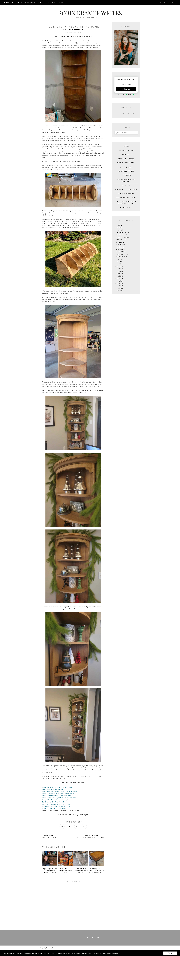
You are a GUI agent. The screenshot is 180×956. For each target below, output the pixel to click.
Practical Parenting (126, 193)
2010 (118, 290)
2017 (118, 273)
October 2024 (120, 235)
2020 (118, 266)
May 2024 (119, 247)
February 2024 (121, 254)
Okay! (170, 953)
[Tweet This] (62, 826)
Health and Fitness (126, 171)
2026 (118, 225)
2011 (118, 288)
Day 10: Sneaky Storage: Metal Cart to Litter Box (57, 806)
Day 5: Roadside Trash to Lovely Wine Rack (56, 795)
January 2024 (120, 256)
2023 (118, 259)
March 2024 (120, 252)
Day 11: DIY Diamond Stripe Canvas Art (54, 808)
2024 (118, 230)
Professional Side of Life (126, 197)
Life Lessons (126, 185)
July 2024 (119, 242)
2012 (118, 286)
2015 (118, 278)
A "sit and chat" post (126, 151)
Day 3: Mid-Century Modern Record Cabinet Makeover (60, 791)
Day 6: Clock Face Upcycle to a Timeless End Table (59, 798)
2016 (118, 276)
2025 (118, 227)
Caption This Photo (126, 159)
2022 (118, 261)
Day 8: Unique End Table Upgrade (53, 802)
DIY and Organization (73, 30)
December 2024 (121, 232)
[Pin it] (76, 826)
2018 (118, 271)
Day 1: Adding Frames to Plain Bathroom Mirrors (57, 787)
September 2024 (121, 237)
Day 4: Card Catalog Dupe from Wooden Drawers (58, 793)
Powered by (121, 94)
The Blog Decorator (52, 948)
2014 (118, 281)
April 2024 (119, 249)
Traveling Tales (126, 208)
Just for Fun (126, 175)
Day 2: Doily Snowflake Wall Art (52, 789)
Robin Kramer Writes (90, 13)
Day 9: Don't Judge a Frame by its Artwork (56, 804)
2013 (118, 283)
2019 (118, 269)
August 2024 (120, 239)
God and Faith (126, 167)
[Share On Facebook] (69, 826)
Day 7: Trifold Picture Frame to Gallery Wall (56, 800)
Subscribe (126, 89)
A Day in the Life (126, 155)
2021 (118, 264)
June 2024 (119, 244)
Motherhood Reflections (126, 189)
